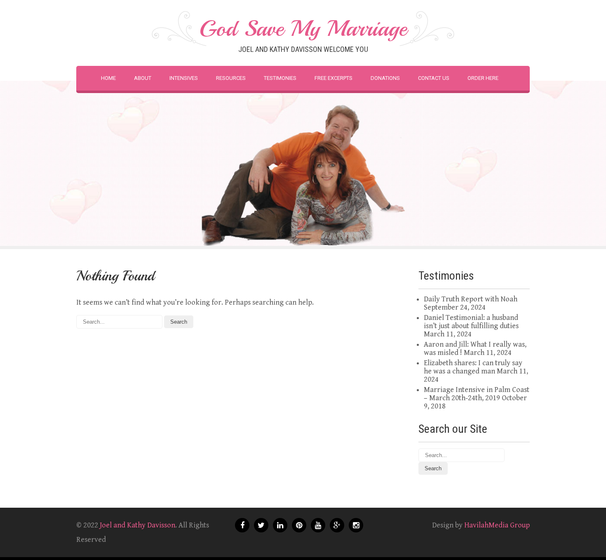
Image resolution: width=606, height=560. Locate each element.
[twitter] (261, 525)
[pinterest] (299, 525)
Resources (231, 78)
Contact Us (433, 78)
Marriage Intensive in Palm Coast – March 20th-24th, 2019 (476, 393)
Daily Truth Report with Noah (470, 299)
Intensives (183, 78)
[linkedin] (280, 525)
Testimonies (280, 78)
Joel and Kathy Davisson (137, 525)
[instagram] (356, 525)
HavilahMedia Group (497, 525)
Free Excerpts (333, 78)
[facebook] (242, 525)
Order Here (482, 78)
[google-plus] (337, 525)
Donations (385, 78)
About (142, 78)
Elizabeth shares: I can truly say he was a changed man (473, 367)
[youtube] (318, 525)
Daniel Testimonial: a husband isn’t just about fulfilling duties (471, 321)
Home (108, 78)
